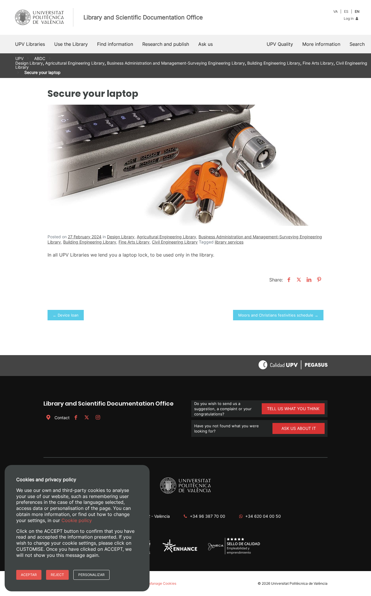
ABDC (39, 58)
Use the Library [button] (71, 44)
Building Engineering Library (273, 63)
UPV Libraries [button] (30, 44)
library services (229, 241)
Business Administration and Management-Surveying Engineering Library (176, 63)
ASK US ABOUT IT (298, 428)
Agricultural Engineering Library (75, 63)
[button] (357, 44)
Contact (62, 417)
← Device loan (66, 315)
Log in (349, 18)
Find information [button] (115, 44)
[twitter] (87, 417)
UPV (19, 58)
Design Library (29, 63)
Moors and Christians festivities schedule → (278, 315)
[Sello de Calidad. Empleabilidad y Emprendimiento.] (234, 553)
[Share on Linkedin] (308, 280)
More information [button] (321, 44)
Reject (57, 575)
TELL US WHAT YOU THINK (293, 408)
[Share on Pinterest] (318, 280)
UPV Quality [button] (280, 44)
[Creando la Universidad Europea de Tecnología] (180, 551)
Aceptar (29, 575)
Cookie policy (76, 520)
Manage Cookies (162, 583)
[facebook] (76, 417)
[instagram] (98, 417)
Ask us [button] (205, 44)
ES (346, 11)
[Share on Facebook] (288, 280)
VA (335, 11)
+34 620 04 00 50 (263, 516)
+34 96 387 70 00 (207, 516)
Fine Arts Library (318, 63)
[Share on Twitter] (298, 280)
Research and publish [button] (165, 44)
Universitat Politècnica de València (299, 583)
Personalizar (91, 575)
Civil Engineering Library (175, 241)
